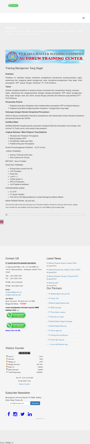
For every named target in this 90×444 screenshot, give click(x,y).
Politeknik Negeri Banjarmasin (58, 303)
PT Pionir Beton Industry (56, 312)
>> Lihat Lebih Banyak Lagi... (58, 344)
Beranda (17, 31)
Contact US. (13, 207)
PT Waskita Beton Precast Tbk (59, 294)
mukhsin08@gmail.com (13, 292)
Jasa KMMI (26, 31)
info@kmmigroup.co (12, 295)
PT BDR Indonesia (54, 307)
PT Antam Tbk (53, 298)
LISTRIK (79, 31)
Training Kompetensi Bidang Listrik (44, 31)
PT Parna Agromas (55, 330)
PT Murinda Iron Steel (56, 317)
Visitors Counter (24, 384)
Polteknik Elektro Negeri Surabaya (60, 321)
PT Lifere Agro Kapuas (56, 340)
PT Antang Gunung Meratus (58, 335)
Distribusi (61, 31)
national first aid (39, 418)
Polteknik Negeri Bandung (57, 326)
